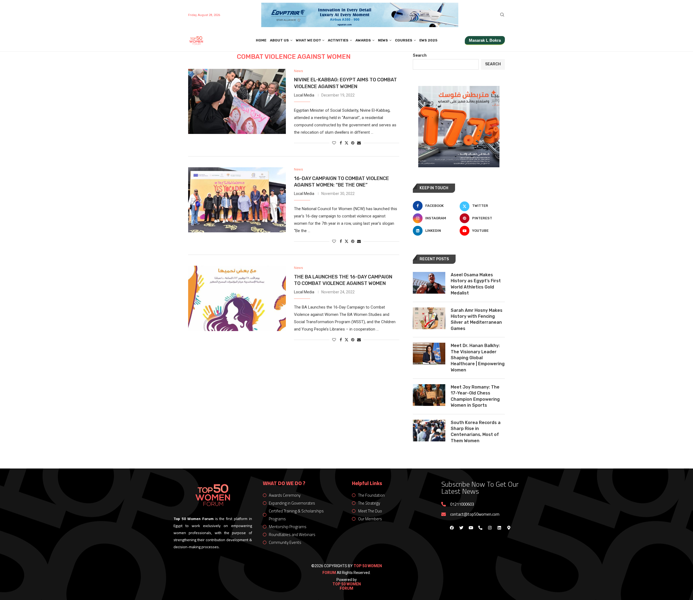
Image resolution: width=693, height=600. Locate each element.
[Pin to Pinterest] (352, 143)
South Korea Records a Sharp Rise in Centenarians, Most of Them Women (476, 431)
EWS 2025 (428, 40)
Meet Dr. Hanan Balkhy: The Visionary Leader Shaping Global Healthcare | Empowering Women (478, 358)
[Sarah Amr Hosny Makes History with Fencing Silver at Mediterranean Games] (429, 318)
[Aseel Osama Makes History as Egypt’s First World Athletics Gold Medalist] (429, 283)
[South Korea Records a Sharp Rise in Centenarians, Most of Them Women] (429, 430)
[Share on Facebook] (341, 143)
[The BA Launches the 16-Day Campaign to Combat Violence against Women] (237, 298)
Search (420, 55)
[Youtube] (471, 528)
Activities (338, 40)
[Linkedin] (499, 528)
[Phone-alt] (480, 528)
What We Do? (308, 40)
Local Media (304, 95)
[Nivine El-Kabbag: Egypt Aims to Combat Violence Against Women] (237, 101)
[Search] (502, 15)
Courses (403, 40)
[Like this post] (334, 143)
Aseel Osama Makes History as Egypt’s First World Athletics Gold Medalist (476, 284)
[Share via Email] (359, 143)
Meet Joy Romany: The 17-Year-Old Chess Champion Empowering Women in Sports (475, 396)
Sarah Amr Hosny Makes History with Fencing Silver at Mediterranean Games (476, 319)
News (383, 40)
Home (261, 40)
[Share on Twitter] (346, 142)
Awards (363, 40)
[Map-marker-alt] (509, 528)
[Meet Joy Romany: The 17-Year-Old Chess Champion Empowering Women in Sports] (429, 395)
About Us (279, 40)
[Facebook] (452, 528)
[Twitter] (461, 528)
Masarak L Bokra (485, 40)
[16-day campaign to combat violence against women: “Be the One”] (237, 199)
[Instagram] (490, 528)
